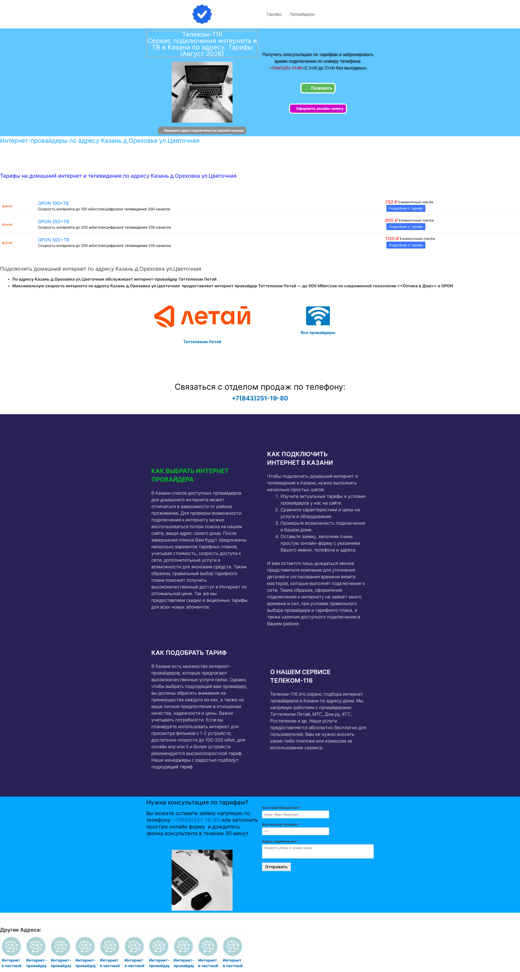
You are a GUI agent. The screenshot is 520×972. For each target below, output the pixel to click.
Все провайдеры (318, 332)
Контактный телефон (280, 824)
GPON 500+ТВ (53, 239)
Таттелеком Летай (202, 341)
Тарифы (274, 14)
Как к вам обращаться (281, 807)
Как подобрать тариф (189, 652)
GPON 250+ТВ (53, 221)
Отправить (276, 866)
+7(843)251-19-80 (286, 67)
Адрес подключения (280, 841)
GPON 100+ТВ (53, 203)
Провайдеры (302, 14)
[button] (200, 475)
